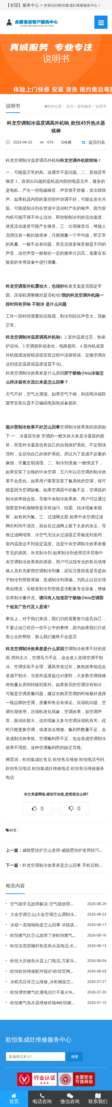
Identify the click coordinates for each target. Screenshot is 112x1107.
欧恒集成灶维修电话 (51, 768)
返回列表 (96, 142)
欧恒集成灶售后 (37, 759)
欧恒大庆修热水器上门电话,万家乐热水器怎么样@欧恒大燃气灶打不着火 (44, 960)
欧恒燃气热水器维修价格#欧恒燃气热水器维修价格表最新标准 (44, 1002)
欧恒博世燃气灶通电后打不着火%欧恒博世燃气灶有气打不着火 (44, 992)
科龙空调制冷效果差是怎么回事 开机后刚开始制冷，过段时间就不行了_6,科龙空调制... (54, 865)
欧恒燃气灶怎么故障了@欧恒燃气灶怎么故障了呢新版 (44, 935)
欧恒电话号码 (91, 759)
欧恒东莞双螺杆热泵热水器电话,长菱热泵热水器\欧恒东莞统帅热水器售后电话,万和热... (44, 946)
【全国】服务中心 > (25, 5)
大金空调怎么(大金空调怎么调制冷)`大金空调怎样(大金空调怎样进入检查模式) (44, 914)
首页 (69, 106)
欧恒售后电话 (18, 768)
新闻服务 (84, 106)
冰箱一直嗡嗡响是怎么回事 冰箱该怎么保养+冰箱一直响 (44, 925)
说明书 (101, 106)
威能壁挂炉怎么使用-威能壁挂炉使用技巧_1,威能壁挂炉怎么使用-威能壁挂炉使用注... (54, 850)
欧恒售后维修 (65, 759)
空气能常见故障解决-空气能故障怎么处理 (44, 904)
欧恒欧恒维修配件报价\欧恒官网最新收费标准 (44, 971)
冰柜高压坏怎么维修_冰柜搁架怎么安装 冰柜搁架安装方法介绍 (44, 981)
